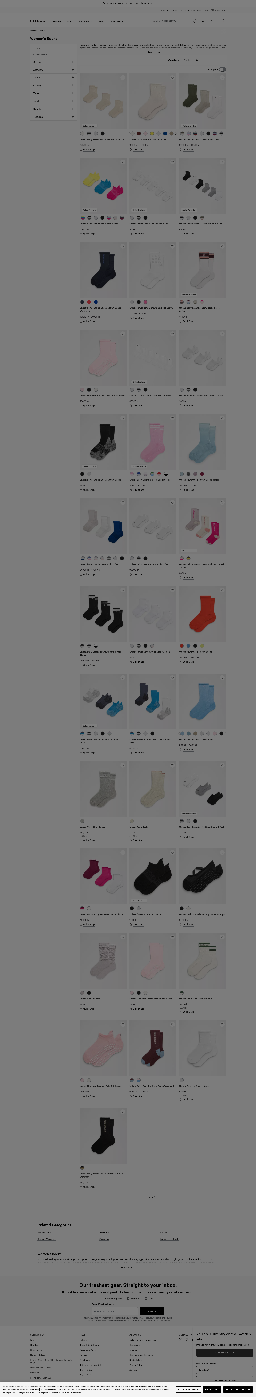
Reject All (212, 1389)
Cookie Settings (188, 1389)
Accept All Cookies (238, 1389)
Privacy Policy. (75, 1392)
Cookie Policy (34, 1389)
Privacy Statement (50, 1389)
